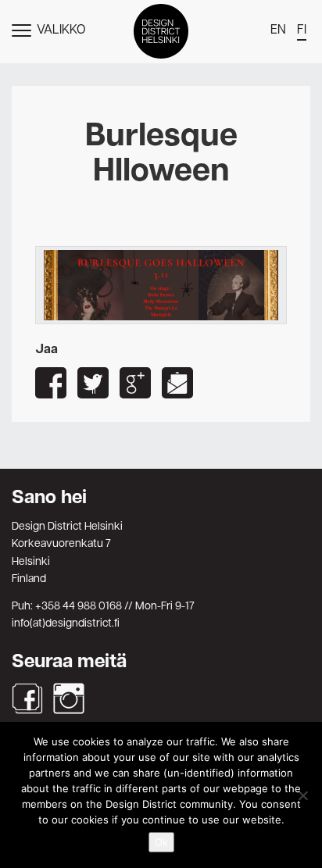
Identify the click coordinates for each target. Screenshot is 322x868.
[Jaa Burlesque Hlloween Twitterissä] (93, 382)
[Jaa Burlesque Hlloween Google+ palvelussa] (135, 382)
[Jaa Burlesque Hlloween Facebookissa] (50, 382)
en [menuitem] (278, 30)
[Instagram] (68, 698)
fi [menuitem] (301, 30)
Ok (161, 842)
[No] (302, 795)
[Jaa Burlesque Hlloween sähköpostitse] (177, 382)
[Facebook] (27, 698)
